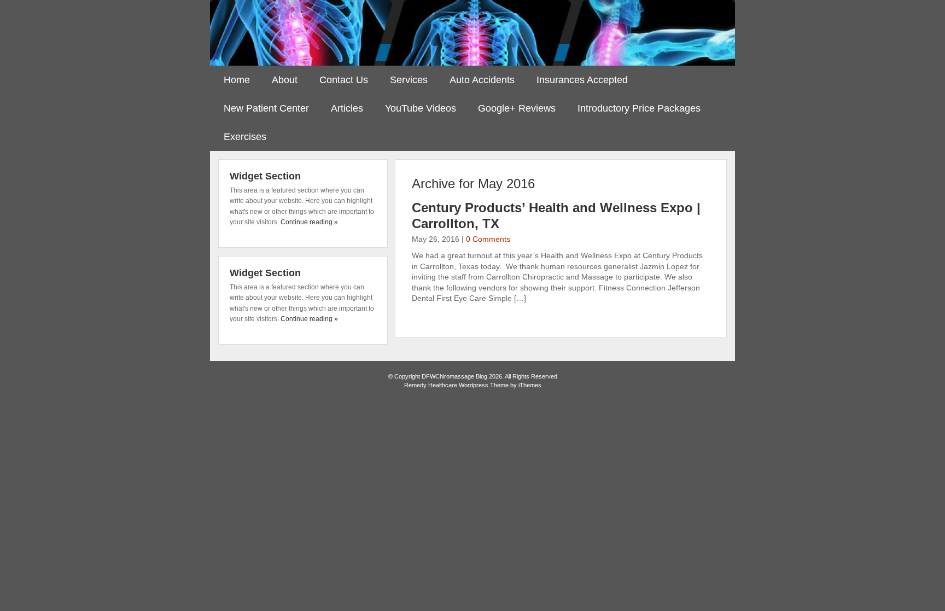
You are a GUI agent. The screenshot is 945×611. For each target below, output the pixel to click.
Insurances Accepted (582, 79)
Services (409, 79)
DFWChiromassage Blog (472, 33)
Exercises (245, 136)
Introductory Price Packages (639, 108)
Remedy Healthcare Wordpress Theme (456, 385)
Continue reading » (309, 222)
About (285, 79)
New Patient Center (266, 108)
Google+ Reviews (517, 108)
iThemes (529, 385)
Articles (347, 108)
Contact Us (343, 79)
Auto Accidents (482, 79)
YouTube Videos (420, 108)
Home (237, 79)
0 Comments (488, 239)
